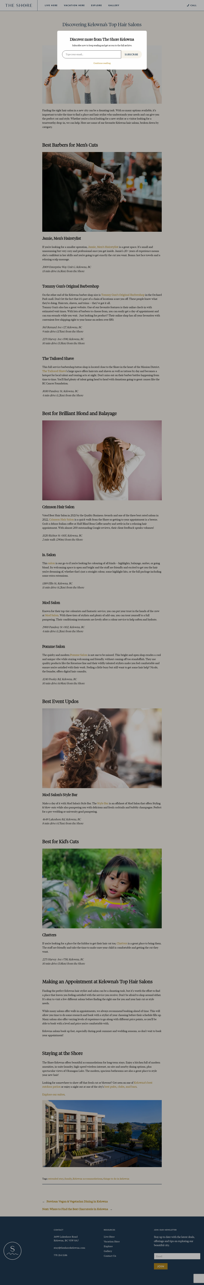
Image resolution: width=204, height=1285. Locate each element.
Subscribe (131, 54)
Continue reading (102, 62)
